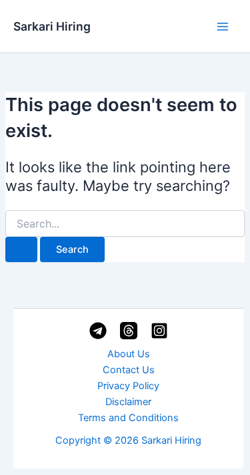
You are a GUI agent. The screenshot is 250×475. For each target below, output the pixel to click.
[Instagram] (159, 330)
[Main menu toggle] (223, 27)
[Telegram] (98, 330)
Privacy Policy (128, 386)
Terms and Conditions (128, 418)
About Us (128, 354)
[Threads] (128, 330)
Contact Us (129, 370)
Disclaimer (128, 402)
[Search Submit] (21, 250)
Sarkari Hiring (52, 26)
